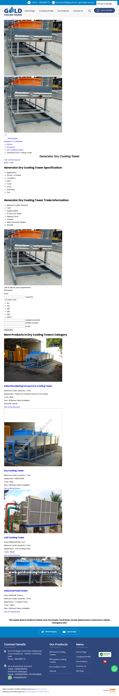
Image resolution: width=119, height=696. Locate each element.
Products (11, 147)
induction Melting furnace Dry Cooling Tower (28, 386)
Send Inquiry (12, 138)
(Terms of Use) (40, 689)
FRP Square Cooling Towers (58, 660)
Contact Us (78, 11)
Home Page (30, 11)
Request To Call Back (13, 141)
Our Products (63, 11)
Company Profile (46, 11)
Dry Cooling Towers (15, 150)
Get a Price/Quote (12, 160)
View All (53, 671)
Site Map (80, 671)
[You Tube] (105, 663)
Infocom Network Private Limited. (37, 692)
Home (9, 144)
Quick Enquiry (106, 10)
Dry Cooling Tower (14, 470)
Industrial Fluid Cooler (16, 590)
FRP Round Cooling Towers (57, 653)
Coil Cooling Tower (14, 537)
